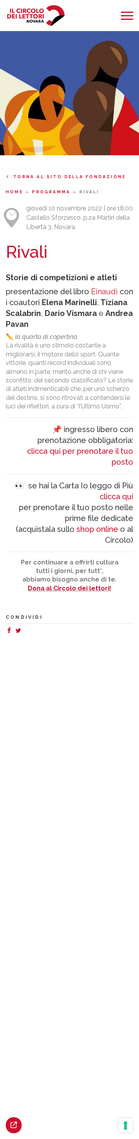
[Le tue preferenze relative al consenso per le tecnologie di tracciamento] (125, 1125)
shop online (97, 529)
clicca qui (116, 496)
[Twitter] (19, 631)
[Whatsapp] (25, 631)
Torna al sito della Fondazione (69, 176)
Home (15, 191)
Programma (52, 191)
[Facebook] (10, 631)
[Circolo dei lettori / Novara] (35, 15)
